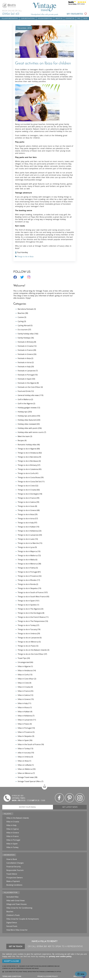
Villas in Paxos (23, 724)
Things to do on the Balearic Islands (32, 650)
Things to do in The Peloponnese (31, 621)
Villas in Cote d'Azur (26, 679)
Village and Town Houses (16, 904)
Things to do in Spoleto (27, 605)
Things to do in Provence (28, 576)
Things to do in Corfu (26, 473)
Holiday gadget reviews (27, 407)
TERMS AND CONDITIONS (11, 976)
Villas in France (24, 691)
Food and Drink (24, 391)
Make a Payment (13, 881)
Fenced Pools (11, 926)
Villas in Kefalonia (25, 715)
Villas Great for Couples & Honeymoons (22, 919)
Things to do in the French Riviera (31, 617)
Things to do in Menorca (28, 564)
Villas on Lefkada (24, 765)
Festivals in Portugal (26, 375)
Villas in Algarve (24, 666)
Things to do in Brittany (27, 465)
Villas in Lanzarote (25, 720)
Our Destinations (28, 18)
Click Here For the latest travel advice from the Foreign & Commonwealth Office (33, 971)
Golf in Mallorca (24, 399)
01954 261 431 (10, 14)
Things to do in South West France (32, 596)
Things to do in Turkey (27, 625)
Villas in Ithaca (23, 707)
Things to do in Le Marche (28, 543)
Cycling (20, 321)
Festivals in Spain (25, 379)
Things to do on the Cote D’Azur (31, 654)
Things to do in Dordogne (28, 494)
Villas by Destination (10, 18)
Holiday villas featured (27, 420)
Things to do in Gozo (26, 506)
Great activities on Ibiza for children (43, 63)
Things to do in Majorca (27, 551)
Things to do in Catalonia (28, 469)
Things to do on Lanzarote (28, 637)
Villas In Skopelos (25, 736)
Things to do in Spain (26, 600)
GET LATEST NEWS (69, 807)
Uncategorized (24, 662)
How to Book (11, 859)
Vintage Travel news (26, 777)
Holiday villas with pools (27, 428)
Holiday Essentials (45, 18)
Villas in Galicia (24, 695)
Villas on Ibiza (23, 761)
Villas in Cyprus (12, 829)
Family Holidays (24, 338)
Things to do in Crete (26, 485)
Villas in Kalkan (24, 711)
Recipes (21, 440)
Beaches (21, 313)
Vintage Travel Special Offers (29, 781)
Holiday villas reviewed (27, 424)
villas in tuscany (24, 752)
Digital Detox (11, 922)
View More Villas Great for (17, 930)
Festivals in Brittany (26, 342)
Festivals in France (25, 350)
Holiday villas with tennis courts (31, 432)
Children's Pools (13, 915)
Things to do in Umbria (27, 633)
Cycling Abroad (24, 325)
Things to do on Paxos (27, 646)
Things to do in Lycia (26, 547)
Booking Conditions (14, 885)
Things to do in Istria (26, 518)
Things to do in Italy (26, 522)
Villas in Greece (24, 699)
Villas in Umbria (24, 757)
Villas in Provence (25, 732)
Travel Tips (22, 658)
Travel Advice (11, 874)
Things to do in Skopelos (28, 588)
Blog (85, 18)
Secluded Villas (12, 897)
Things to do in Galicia (27, 502)
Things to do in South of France (30, 592)
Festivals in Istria (24, 362)
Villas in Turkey (24, 748)
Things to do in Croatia (27, 490)
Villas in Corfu (23, 674)
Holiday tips (22, 412)
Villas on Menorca (25, 773)
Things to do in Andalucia (28, 453)
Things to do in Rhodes (27, 580)
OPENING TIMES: (18, 798)
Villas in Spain (23, 740)
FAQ (78, 18)
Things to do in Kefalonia (28, 531)
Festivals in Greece (25, 354)
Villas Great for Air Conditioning (19, 908)
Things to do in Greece (27, 510)
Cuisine (21, 317)
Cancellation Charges (15, 863)
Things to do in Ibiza (25, 256)
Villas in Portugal (24, 728)
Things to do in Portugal (27, 572)
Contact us (70, 18)
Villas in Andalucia (25, 670)
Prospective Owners (14, 877)
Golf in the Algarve (25, 403)
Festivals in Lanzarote (26, 370)
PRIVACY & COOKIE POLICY (47, 976)
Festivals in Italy (24, 366)
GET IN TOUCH (15, 946)
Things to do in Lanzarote (28, 535)
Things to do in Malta (26, 559)
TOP (44, 787)
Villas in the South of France (29, 744)
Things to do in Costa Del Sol (29, 481)
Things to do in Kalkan (27, 527)
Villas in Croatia (24, 687)
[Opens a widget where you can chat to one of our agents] (81, 974)
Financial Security (13, 866)
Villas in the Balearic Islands (17, 818)
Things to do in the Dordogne (30, 613)
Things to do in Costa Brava (29, 477)
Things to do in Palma (26, 568)
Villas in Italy (23, 703)
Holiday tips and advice (27, 416)
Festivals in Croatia (25, 346)
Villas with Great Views (15, 900)
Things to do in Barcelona (28, 457)
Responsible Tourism (15, 870)
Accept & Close (11, 961)
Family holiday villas (26, 333)
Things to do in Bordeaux (28, 461)
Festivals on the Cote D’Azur (29, 387)
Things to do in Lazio (26, 539)
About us (59, 18)
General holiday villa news (28, 395)
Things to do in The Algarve (29, 609)
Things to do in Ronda (27, 584)
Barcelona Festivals (25, 309)
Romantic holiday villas (27, 444)
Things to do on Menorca (28, 642)
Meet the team (24, 436)
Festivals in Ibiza (24, 358)
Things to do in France (27, 498)
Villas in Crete (23, 683)
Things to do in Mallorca (27, 555)
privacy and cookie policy (60, 956)
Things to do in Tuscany (27, 629)
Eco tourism (23, 329)
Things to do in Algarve (27, 448)
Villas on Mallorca (25, 769)
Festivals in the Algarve (27, 383)
